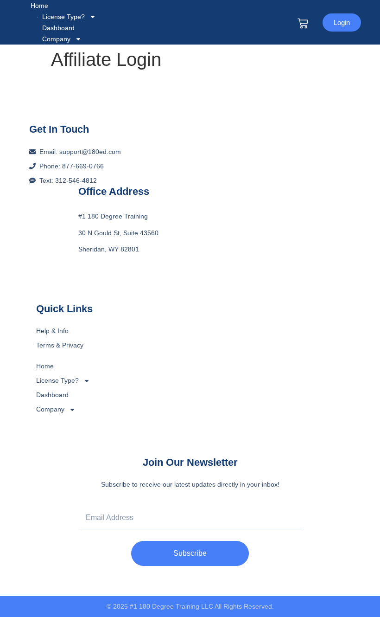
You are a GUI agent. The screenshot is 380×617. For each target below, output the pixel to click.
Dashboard (52, 394)
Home (39, 5)
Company (56, 39)
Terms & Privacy (59, 345)
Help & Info (52, 330)
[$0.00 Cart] (303, 23)
